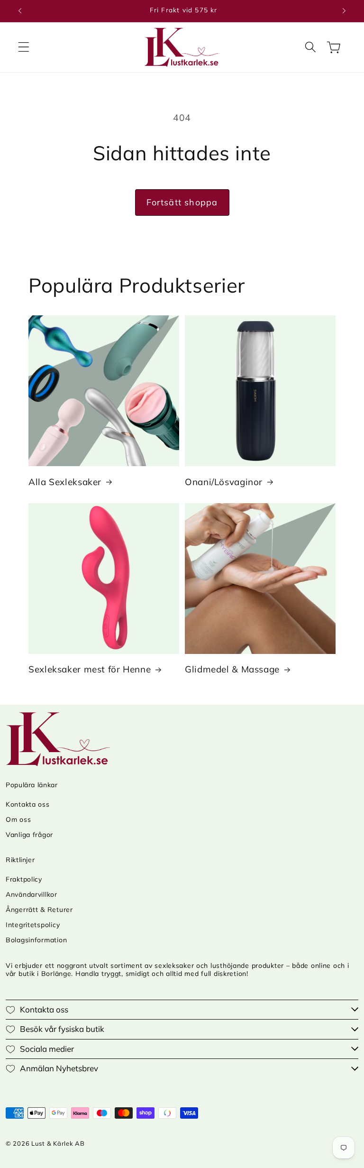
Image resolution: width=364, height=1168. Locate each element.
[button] (23, 47)
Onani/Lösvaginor (224, 481)
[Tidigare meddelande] (19, 10)
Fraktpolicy (24, 879)
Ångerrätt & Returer (39, 909)
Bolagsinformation (36, 940)
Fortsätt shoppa (182, 202)
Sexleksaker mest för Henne (89, 669)
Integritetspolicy (33, 924)
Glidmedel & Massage (232, 669)
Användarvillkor (31, 894)
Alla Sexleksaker (64, 481)
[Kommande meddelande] (344, 10)
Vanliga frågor (29, 834)
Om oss (18, 819)
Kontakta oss (28, 804)
